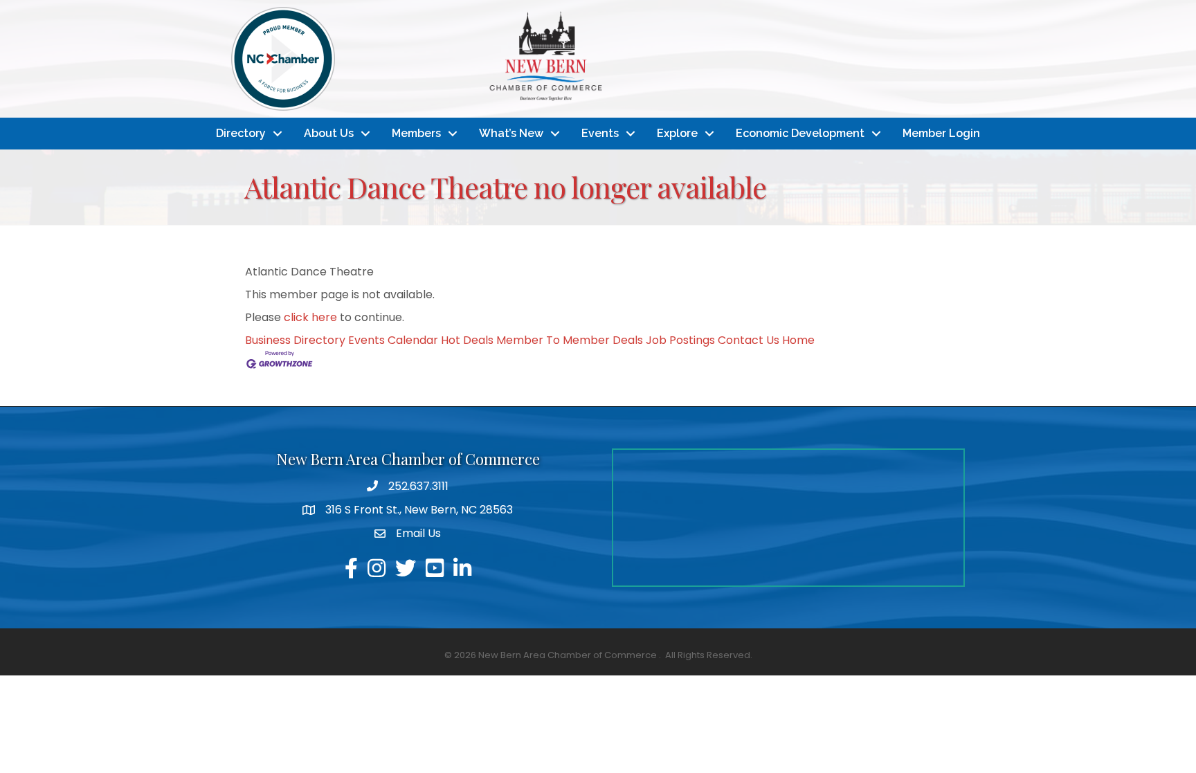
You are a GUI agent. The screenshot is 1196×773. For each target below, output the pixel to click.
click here (310, 317)
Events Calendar (393, 340)
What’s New (511, 133)
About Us (329, 133)
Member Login (941, 133)
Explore (677, 133)
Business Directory (295, 340)
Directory (241, 133)
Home (798, 340)
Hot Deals (467, 340)
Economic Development (800, 133)
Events (600, 133)
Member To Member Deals (569, 340)
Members (416, 133)
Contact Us (748, 340)
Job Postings (680, 340)
